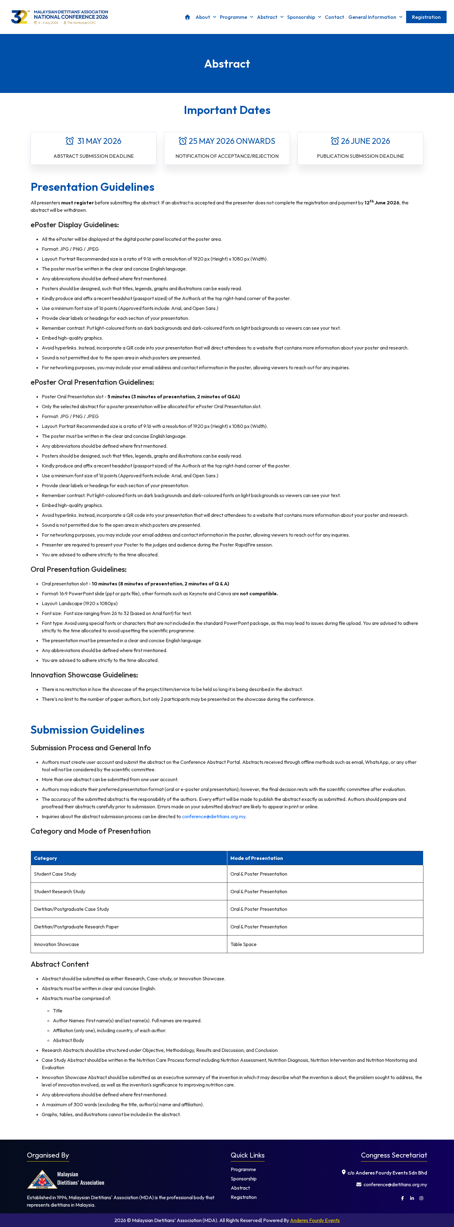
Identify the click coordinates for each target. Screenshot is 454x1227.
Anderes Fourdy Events (315, 1220)
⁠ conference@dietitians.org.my (395, 1184)
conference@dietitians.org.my (213, 816)
